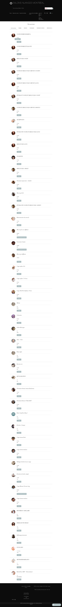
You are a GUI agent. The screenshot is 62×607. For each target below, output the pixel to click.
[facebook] (13, 599)
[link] (18, 39)
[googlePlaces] (44, 13)
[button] (52, 8)
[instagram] (47, 13)
